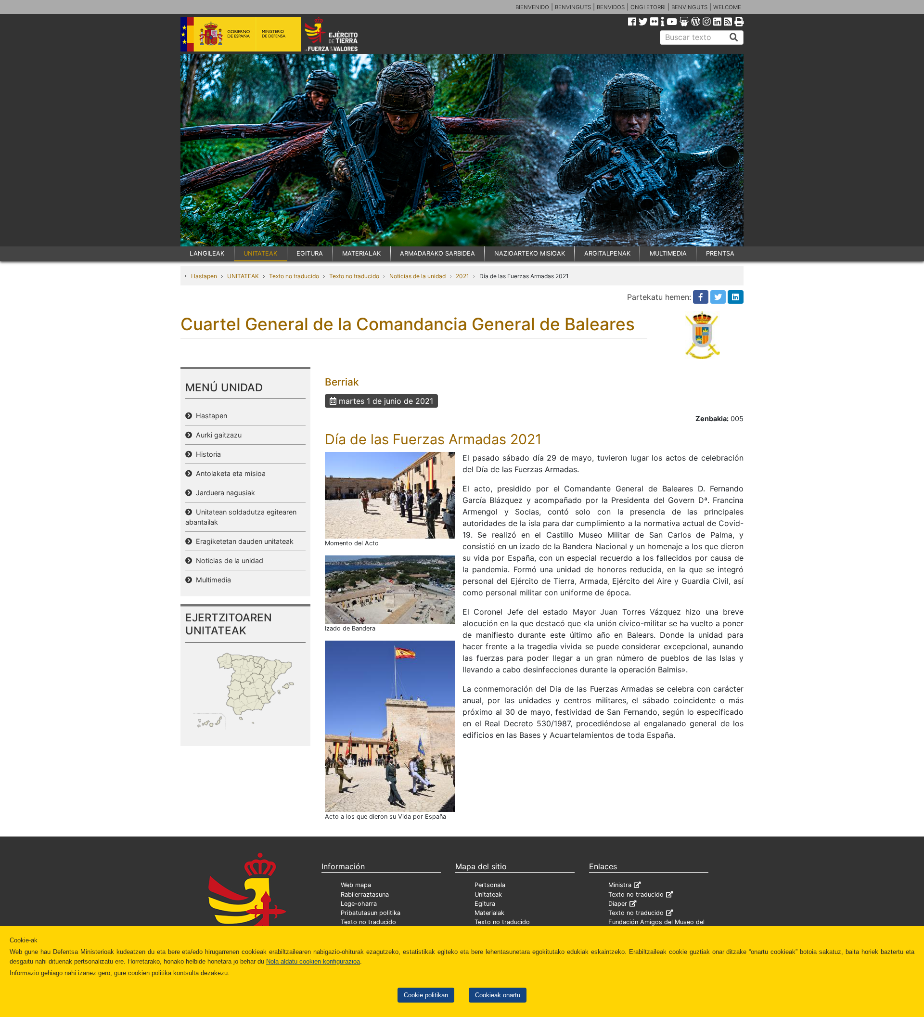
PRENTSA (720, 253)
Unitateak (488, 894)
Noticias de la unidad (417, 276)
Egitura (485, 903)
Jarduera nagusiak (223, 493)
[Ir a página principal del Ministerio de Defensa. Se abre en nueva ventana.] (240, 33)
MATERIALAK (361, 253)
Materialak (489, 912)
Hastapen (204, 276)
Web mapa (356, 884)
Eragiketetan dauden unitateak (243, 541)
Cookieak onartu (497, 995)
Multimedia (211, 580)
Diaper (617, 903)
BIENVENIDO (532, 7)
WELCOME (727, 7)
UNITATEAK (260, 253)
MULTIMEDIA (668, 253)
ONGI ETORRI (648, 7)
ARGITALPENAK (607, 253)
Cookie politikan (426, 995)
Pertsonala (490, 884)
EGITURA (309, 253)
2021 (462, 276)
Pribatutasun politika (370, 912)
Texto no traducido (294, 276)
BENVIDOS (611, 7)
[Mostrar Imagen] (390, 494)
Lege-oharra (359, 903)
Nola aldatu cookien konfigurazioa (313, 961)
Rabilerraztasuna (365, 894)
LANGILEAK (207, 253)
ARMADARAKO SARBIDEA (437, 253)
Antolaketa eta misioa (229, 473)
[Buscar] (734, 37)
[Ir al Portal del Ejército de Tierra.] (342, 33)
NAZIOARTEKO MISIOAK (529, 253)
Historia (206, 454)
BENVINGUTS (573, 7)
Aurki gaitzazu (217, 435)
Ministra (619, 884)
